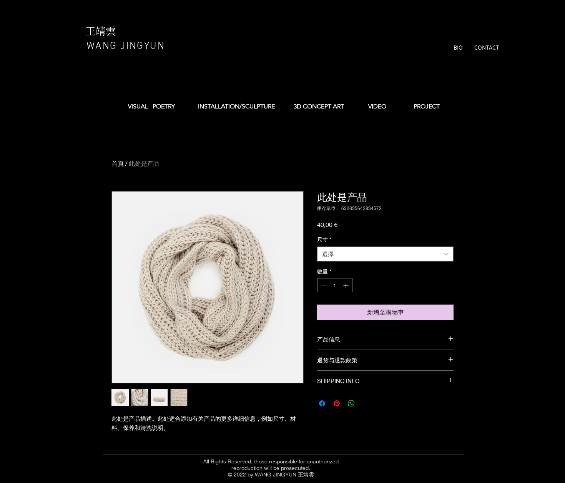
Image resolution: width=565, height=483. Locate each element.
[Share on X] (366, 403)
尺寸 (324, 239)
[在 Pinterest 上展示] (336, 403)
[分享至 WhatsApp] (351, 403)
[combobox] (385, 253)
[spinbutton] (335, 285)
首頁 (117, 163)
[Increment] (346, 285)
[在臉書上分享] (322, 403)
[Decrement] (323, 285)
